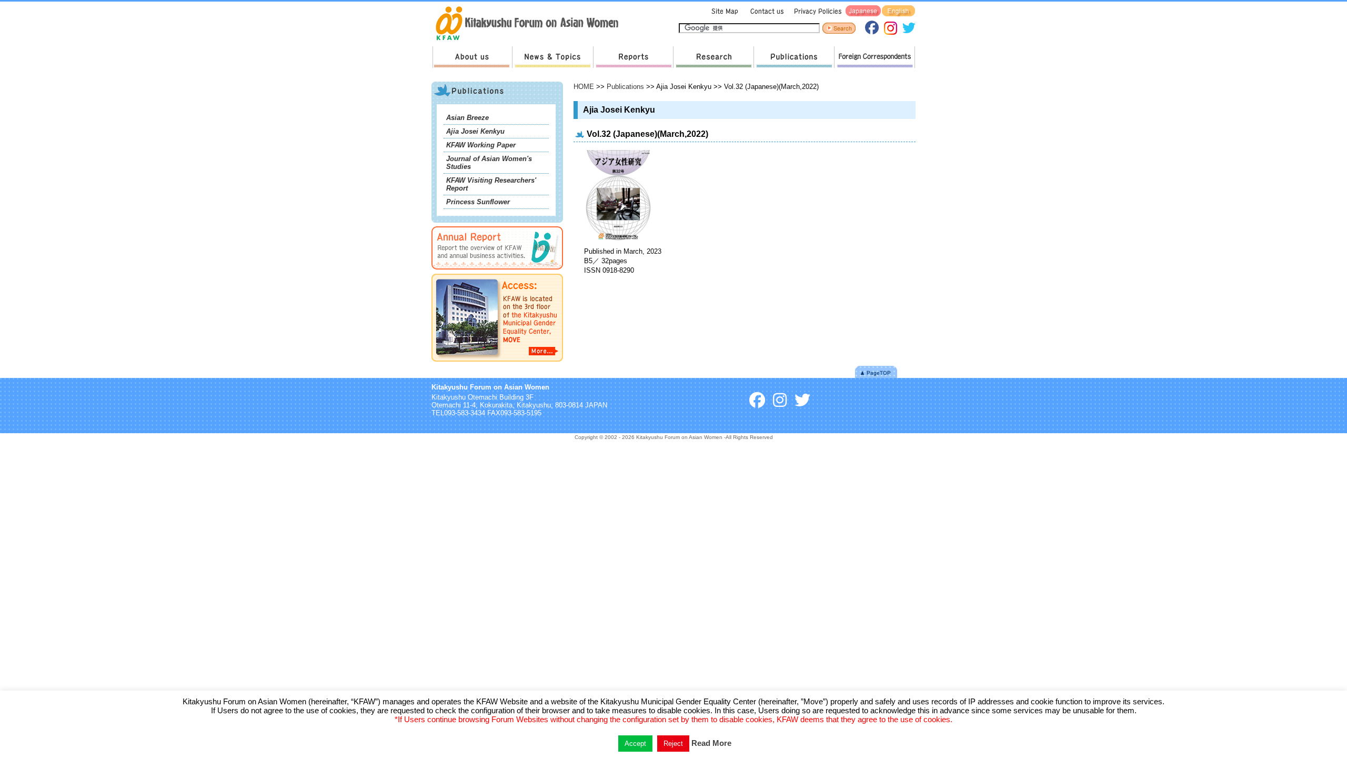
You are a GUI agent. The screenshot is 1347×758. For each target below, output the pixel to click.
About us (472, 57)
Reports (633, 57)
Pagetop (876, 372)
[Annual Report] (497, 271)
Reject (673, 743)
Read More (711, 743)
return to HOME (531, 24)
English (898, 11)
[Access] (497, 363)
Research (713, 57)
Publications (793, 57)
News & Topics (552, 57)
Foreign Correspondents (874, 57)
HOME (584, 87)
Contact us (764, 11)
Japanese (863, 11)
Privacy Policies (816, 11)
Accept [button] (635, 743)
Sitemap (723, 11)
